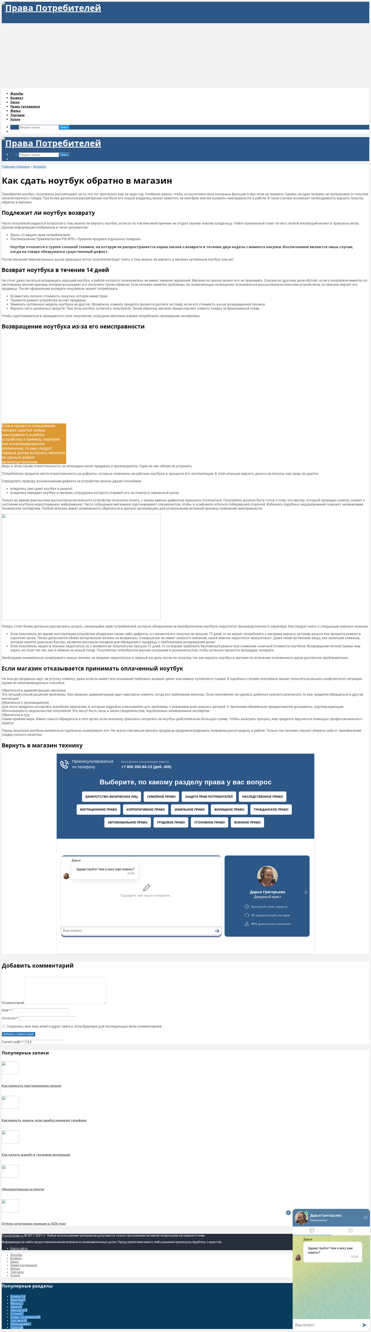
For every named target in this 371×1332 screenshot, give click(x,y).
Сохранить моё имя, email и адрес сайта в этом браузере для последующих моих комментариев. (84, 1026)
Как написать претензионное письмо (31, 1085)
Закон (15, 102)
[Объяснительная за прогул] (10, 1177)
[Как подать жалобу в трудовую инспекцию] (10, 1142)
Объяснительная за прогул (23, 1189)
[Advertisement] (185, 55)
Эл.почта (10, 1018)
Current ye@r (12, 1042)
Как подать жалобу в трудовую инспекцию (36, 1154)
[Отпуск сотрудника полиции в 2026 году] (10, 1211)
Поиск (64, 127)
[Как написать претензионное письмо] (10, 1073)
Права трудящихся (25, 106)
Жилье (15, 110)
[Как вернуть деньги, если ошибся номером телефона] (10, 1108)
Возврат (16, 98)
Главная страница (16, 167)
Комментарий (13, 1003)
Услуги (15, 119)
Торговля (17, 115)
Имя (6, 1010)
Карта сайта (18, 1248)
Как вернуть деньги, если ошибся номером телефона (44, 1120)
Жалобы (16, 93)
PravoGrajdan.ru (13, 1235)
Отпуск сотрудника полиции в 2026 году (34, 1223)
